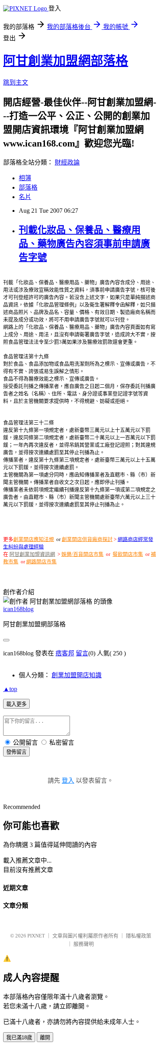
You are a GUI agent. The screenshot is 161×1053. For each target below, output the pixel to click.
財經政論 (67, 162)
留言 (82, 653)
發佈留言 (16, 752)
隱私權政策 (138, 936)
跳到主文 (15, 82)
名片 (25, 197)
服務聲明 (83, 944)
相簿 (25, 178)
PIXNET (36, 936)
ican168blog (18, 609)
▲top (10, 689)
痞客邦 (64, 653)
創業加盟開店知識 (77, 675)
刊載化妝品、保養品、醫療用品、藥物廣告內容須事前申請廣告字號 (84, 243)
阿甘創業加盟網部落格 (65, 61)
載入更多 (16, 704)
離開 (45, 1037)
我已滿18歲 (19, 1037)
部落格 (28, 187)
